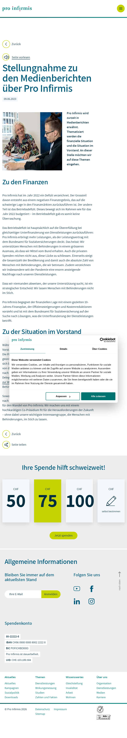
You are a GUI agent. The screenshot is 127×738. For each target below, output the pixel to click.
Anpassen (61, 396)
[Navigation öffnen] (121, 8)
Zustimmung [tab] (27, 349)
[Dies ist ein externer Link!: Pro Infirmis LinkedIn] (78, 602)
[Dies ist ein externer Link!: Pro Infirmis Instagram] (93, 602)
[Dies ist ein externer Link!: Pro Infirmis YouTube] (78, 589)
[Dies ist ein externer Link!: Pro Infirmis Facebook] (93, 589)
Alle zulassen (98, 396)
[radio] (15, 500)
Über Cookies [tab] (99, 349)
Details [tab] (63, 349)
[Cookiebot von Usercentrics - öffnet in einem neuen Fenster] (101, 340)
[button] (17, 57)
